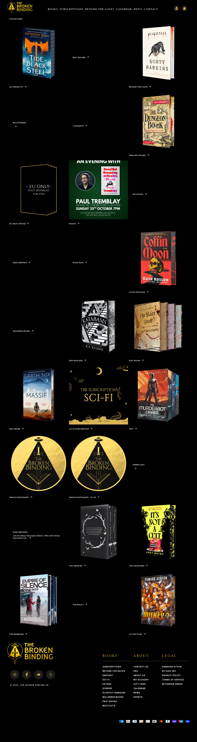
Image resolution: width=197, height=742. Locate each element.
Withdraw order (172, 684)
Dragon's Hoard (137, 155)
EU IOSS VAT (169, 671)
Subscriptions (20, 532)
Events (72, 224)
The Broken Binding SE (34, 685)
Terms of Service (173, 680)
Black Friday (19, 123)
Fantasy (107, 675)
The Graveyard (136, 566)
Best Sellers (79, 57)
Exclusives (138, 194)
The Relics (78, 604)
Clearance (78, 126)
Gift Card (139, 684)
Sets (131, 429)
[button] (53, 9)
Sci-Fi (106, 680)
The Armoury (76, 566)
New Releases (76, 360)
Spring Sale (138, 465)
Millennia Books (21, 331)
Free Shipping (20, 262)
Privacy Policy (171, 675)
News (136, 693)
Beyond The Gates (138, 87)
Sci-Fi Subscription (79, 429)
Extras (106, 684)
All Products (16, 87)
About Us (139, 675)
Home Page (78, 262)
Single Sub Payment (19, 497)
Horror (107, 688)
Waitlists (108, 706)
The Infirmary (16, 634)
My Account (143, 680)
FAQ (135, 671)
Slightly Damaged (114, 693)
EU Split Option (17, 224)
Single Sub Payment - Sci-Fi (82, 497)
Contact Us (140, 667)
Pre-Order (14, 429)
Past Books (134, 360)
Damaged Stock (172, 667)
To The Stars (135, 634)
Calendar (139, 688)
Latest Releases (137, 292)
